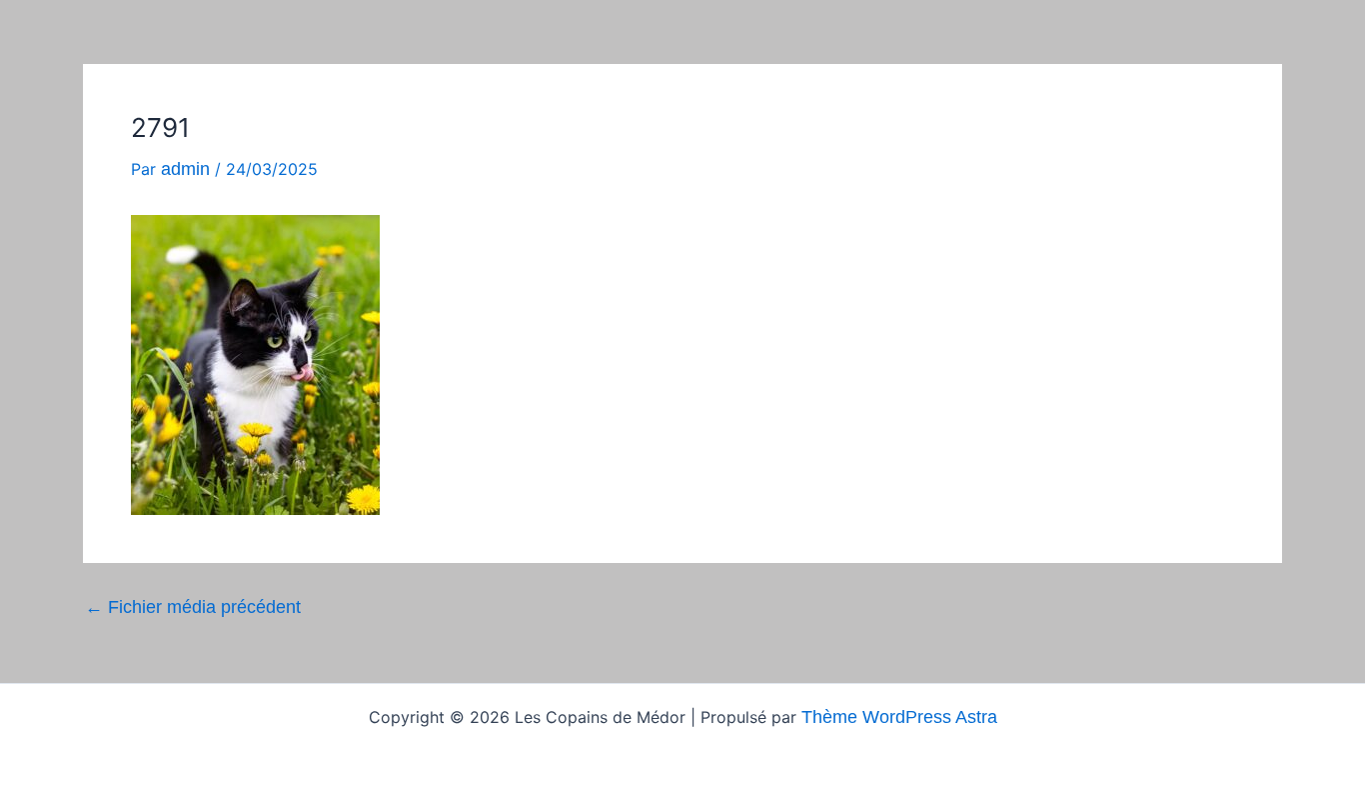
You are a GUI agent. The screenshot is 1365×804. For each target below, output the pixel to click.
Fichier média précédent (193, 607)
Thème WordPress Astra (899, 717)
